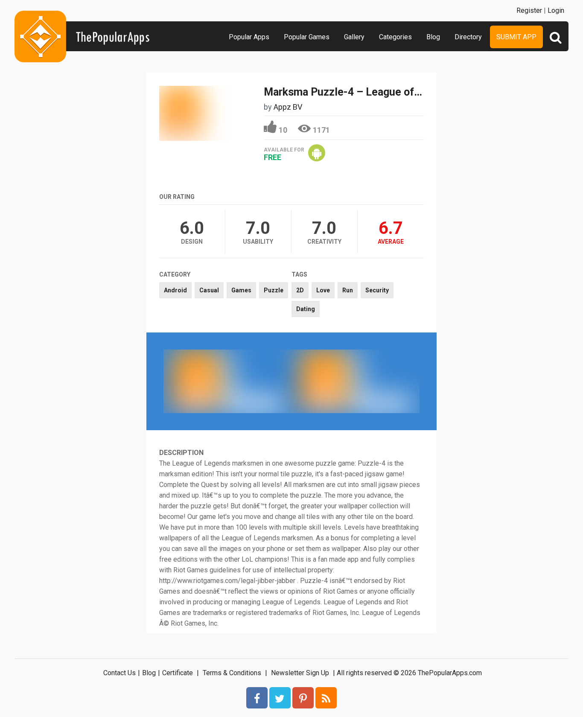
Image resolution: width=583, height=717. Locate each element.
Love (323, 290)
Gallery (354, 37)
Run (347, 290)
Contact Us (119, 673)
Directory (468, 37)
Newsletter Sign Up (300, 673)
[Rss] (326, 697)
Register (529, 10)
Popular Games (306, 37)
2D (300, 290)
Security (377, 290)
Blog (433, 37)
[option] (227, 381)
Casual (209, 290)
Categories (395, 37)
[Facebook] (257, 697)
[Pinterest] (303, 697)
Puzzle (273, 290)
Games (241, 290)
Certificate (177, 673)
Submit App (516, 37)
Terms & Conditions (232, 673)
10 (283, 129)
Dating (305, 309)
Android (175, 290)
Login (556, 10)
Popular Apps (249, 37)
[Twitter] (280, 697)
